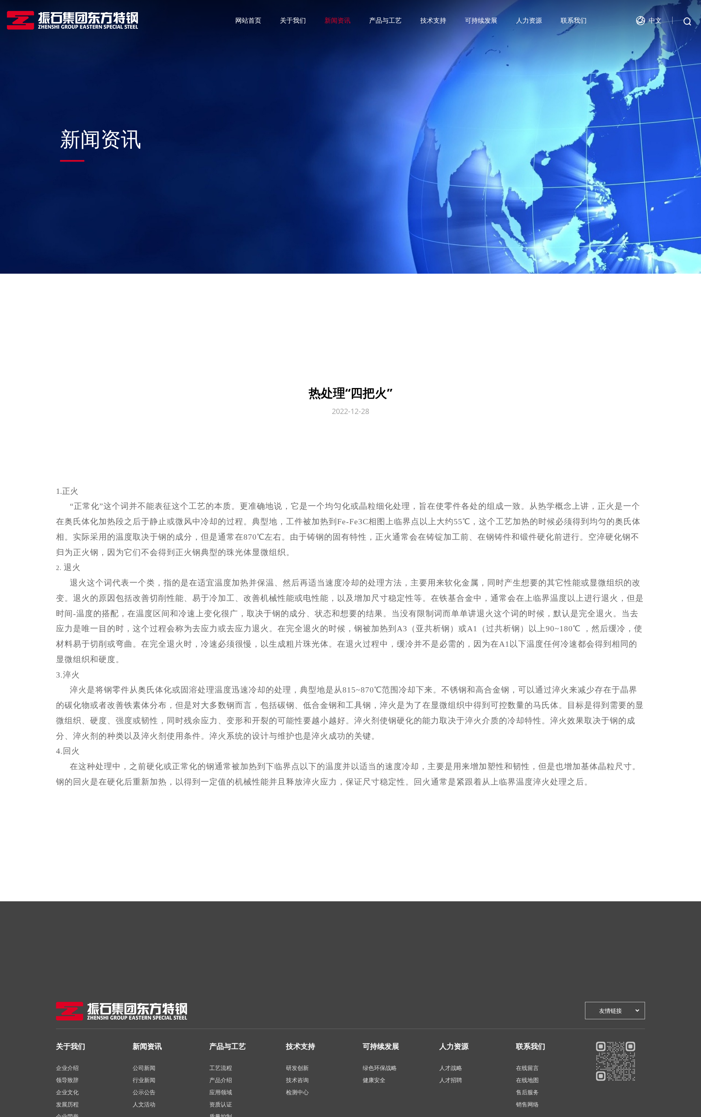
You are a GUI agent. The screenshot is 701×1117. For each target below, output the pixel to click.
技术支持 (433, 20)
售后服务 (527, 1092)
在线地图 (527, 1080)
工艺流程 (220, 1068)
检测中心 (297, 1092)
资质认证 (220, 1104)
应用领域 (220, 1092)
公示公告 (144, 1092)
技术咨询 (297, 1080)
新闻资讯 (337, 20)
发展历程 (67, 1104)
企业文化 (67, 1092)
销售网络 (527, 1104)
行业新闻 (144, 1080)
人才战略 (450, 1068)
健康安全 (374, 1080)
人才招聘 (450, 1080)
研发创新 (297, 1068)
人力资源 (529, 20)
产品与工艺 (385, 20)
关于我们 (293, 20)
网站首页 (248, 20)
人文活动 (144, 1104)
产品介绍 (220, 1080)
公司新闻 (144, 1068)
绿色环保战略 (380, 1068)
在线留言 (527, 1068)
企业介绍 (67, 1068)
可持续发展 (481, 20)
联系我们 (574, 20)
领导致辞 (67, 1080)
